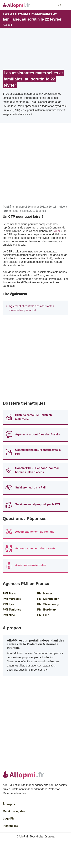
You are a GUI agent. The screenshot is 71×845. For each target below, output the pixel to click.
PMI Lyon (9, 604)
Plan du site (10, 825)
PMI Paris (9, 593)
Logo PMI (9, 818)
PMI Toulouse (12, 609)
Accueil (7, 24)
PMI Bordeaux (46, 609)
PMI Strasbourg (48, 604)
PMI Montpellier (48, 598)
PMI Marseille (12, 598)
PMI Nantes (45, 593)
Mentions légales (14, 811)
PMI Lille (43, 615)
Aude (57, 231)
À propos (9, 804)
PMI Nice (9, 615)
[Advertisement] (35, 165)
